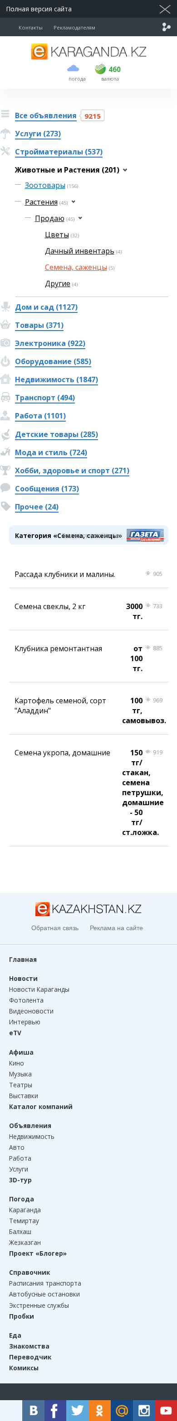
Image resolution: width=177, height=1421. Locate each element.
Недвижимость (31, 1136)
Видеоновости (31, 1011)
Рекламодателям (74, 27)
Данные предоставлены (92, 535)
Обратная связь (55, 927)
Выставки (23, 1095)
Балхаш (20, 1231)
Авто (17, 1147)
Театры (20, 1084)
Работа (20, 1158)
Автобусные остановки (44, 1294)
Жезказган (25, 1242)
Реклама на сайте (116, 927)
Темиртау (24, 1220)
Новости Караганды (39, 989)
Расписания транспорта (45, 1283)
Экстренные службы (39, 1305)
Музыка (20, 1074)
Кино (16, 1063)
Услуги (18, 1169)
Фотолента (26, 1000)
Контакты (31, 27)
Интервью (24, 1022)
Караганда (25, 1209)
